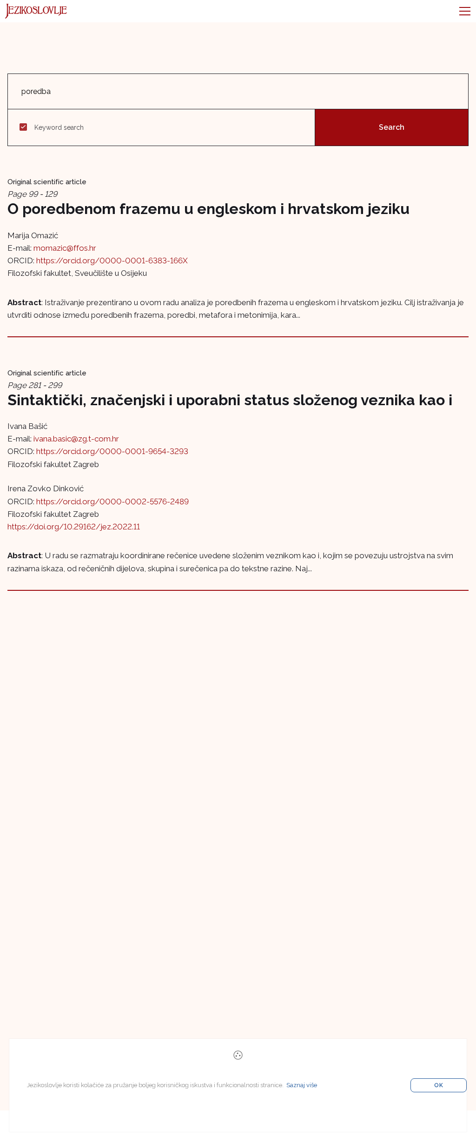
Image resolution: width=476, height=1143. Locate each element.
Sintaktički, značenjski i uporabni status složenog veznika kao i (229, 399)
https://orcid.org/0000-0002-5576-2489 (112, 501)
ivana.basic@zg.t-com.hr (76, 438)
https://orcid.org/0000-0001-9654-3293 (112, 451)
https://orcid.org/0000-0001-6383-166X (112, 260)
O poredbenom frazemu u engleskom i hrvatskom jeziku (208, 208)
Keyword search (59, 127)
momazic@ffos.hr (64, 248)
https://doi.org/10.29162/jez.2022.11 (73, 526)
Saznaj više (301, 1085)
